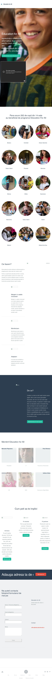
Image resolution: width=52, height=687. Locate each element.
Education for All (7, 4)
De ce (15, 675)
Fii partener (45, 548)
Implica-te (22, 675)
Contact (21, 678)
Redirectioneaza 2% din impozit (35, 421)
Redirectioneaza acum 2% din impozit (11, 55)
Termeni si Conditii (30, 678)
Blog (44, 675)
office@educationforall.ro (37, 627)
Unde (36, 675)
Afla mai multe (7, 559)
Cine (30, 675)
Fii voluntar (26, 535)
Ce (8, 675)
